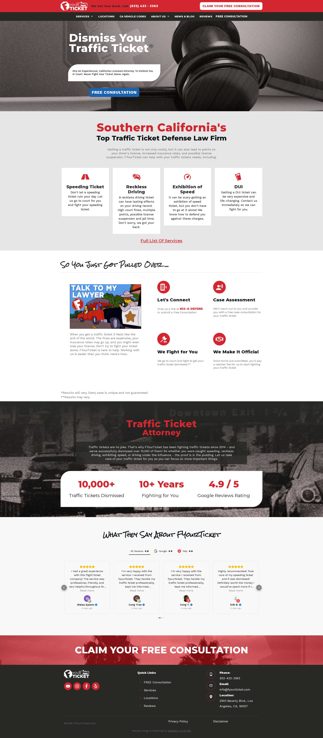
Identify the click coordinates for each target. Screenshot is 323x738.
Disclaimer (220, 721)
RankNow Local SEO (179, 730)
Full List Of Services (161, 240)
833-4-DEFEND (191, 308)
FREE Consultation (157, 682)
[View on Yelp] (186, 598)
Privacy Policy (178, 721)
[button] (64, 587)
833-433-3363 (230, 678)
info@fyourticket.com (235, 689)
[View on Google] (87, 598)
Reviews (150, 706)
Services (150, 690)
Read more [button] (87, 590)
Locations (151, 698)
